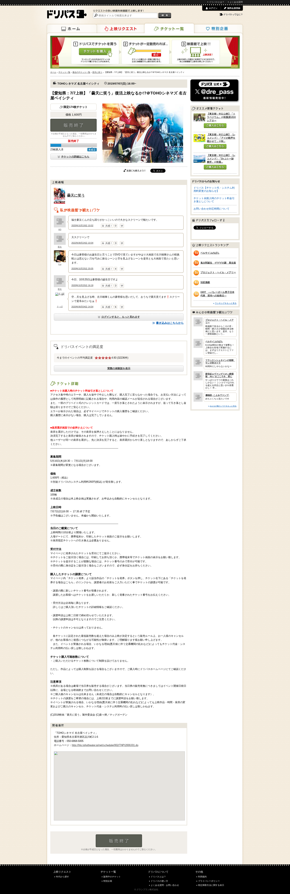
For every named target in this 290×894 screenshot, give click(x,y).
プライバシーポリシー (209, 881)
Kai (59, 264)
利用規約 (202, 876)
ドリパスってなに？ (233, 14)
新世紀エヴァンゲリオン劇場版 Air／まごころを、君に (219, 375)
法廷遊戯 (205, 282)
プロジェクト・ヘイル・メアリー (218, 272)
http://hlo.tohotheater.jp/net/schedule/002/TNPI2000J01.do (105, 745)
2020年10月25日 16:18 (82, 285)
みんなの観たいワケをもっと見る (223, 406)
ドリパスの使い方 (159, 881)
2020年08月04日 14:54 (82, 306)
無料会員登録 (233, 8)
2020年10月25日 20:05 (82, 268)
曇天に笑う (76, 195)
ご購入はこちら (215, 125)
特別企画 (218, 29)
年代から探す (62, 876)
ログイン (213, 8)
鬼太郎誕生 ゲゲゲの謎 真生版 (218, 262)
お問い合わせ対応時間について (211, 208)
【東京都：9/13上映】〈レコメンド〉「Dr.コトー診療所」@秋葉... (221, 158)
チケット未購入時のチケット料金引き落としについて (214, 200)
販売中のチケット (112, 876)
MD (59, 229)
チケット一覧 (169, 28)
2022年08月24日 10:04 (82, 243)
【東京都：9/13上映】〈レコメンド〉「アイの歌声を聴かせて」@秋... (221, 138)
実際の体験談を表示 (118, 368)
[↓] (122, 226)
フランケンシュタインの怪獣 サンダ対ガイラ (220, 361)
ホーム (72, 29)
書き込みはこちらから (170, 322)
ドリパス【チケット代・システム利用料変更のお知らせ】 (214, 189)
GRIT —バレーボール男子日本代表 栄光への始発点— (217, 294)
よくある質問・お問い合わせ (165, 885)
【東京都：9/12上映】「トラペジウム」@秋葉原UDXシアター (221, 117)
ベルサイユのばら (209, 253)
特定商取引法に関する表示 (211, 885)
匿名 (60, 247)
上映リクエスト (120, 29)
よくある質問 (236, 2)
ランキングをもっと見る (226, 303)
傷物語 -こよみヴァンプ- (217, 395)
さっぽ (60, 306)
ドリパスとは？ (216, 2)
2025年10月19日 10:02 (82, 225)
